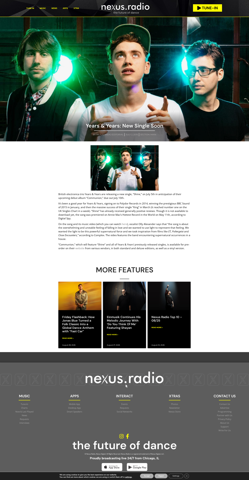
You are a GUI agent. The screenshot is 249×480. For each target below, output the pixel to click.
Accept (147, 476)
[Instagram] (122, 436)
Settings (175, 476)
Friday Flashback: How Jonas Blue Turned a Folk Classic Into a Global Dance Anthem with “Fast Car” (78, 324)
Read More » (68, 338)
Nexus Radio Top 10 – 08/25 (166, 319)
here (124, 224)
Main (153, 134)
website (79, 248)
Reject (161, 476)
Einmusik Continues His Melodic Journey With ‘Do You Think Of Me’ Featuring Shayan (124, 322)
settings (128, 477)
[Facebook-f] (127, 436)
